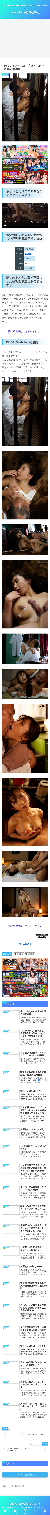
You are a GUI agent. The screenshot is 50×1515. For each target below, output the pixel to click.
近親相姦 (28, 254)
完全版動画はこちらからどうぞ (25, 331)
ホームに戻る (25, 943)
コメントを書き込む (25, 1474)
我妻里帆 (28, 259)
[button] (44, 794)
